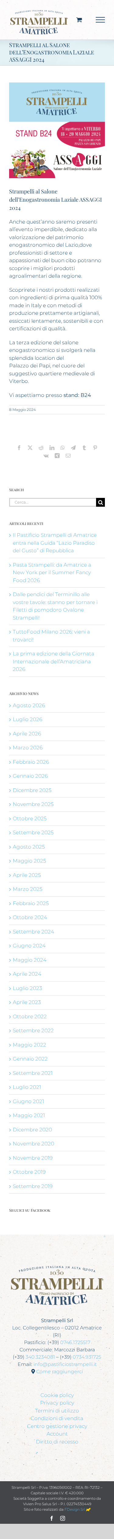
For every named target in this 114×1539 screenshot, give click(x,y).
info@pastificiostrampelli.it (65, 1364)
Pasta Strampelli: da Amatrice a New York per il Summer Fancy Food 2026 (52, 572)
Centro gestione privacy (57, 1426)
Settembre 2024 (33, 932)
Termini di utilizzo (57, 1411)
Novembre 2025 (33, 804)
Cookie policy (57, 1395)
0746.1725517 (75, 1342)
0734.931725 (87, 1357)
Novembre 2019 (33, 1158)
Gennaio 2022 (30, 1059)
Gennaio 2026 (30, 776)
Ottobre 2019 (29, 1172)
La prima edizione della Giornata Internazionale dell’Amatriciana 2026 (53, 661)
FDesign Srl (75, 1509)
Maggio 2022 (29, 1045)
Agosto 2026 (29, 705)
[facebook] (51, 1518)
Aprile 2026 (27, 734)
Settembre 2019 (33, 1186)
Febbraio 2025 (31, 903)
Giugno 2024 (29, 946)
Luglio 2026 (27, 719)
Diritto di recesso (57, 1442)
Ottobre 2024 (30, 917)
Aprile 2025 (27, 875)
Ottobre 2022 (30, 1016)
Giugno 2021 (28, 1101)
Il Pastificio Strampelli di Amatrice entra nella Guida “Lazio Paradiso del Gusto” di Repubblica (55, 543)
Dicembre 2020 (32, 1130)
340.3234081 (40, 1357)
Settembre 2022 (33, 1030)
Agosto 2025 (29, 847)
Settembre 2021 (33, 1073)
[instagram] (62, 1518)
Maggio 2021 (29, 1115)
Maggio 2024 (30, 960)
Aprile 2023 (27, 1002)
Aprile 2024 (27, 974)
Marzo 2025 (27, 889)
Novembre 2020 (33, 1144)
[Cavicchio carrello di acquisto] (79, 19)
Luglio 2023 (27, 988)
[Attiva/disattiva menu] (100, 20)
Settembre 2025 (33, 832)
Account (57, 1434)
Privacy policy (57, 1403)
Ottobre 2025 (30, 818)
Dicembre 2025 (32, 790)
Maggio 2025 (29, 861)
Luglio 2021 (27, 1087)
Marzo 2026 (28, 748)
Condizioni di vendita (57, 1418)
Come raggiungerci (59, 1371)
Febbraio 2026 (31, 762)
